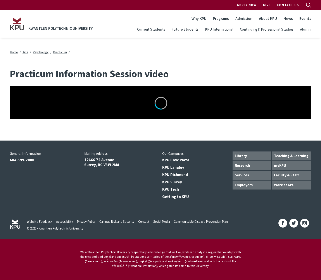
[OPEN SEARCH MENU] (308, 5)
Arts (25, 52)
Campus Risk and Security (116, 221)
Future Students (185, 29)
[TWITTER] (293, 223)
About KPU (268, 18)
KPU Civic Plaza (175, 159)
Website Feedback (39, 221)
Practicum (60, 52)
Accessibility (64, 221)
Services (242, 175)
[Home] (17, 23)
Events (305, 18)
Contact (143, 221)
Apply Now (246, 5)
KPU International (219, 29)
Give (267, 5)
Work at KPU (284, 185)
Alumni (305, 29)
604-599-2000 (22, 159)
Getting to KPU (175, 196)
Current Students (151, 29)
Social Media (161, 221)
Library (241, 155)
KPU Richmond (175, 174)
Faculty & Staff (286, 175)
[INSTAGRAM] (304, 223)
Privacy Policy (86, 221)
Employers (244, 185)
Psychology (40, 52)
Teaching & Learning (291, 155)
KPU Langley (173, 167)
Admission (243, 18)
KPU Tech (170, 189)
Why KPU (199, 18)
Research (242, 165)
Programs (221, 18)
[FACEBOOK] (282, 223)
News (288, 18)
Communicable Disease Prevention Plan (201, 221)
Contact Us (288, 5)
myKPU (280, 165)
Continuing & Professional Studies (266, 29)
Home (14, 52)
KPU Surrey (172, 181)
